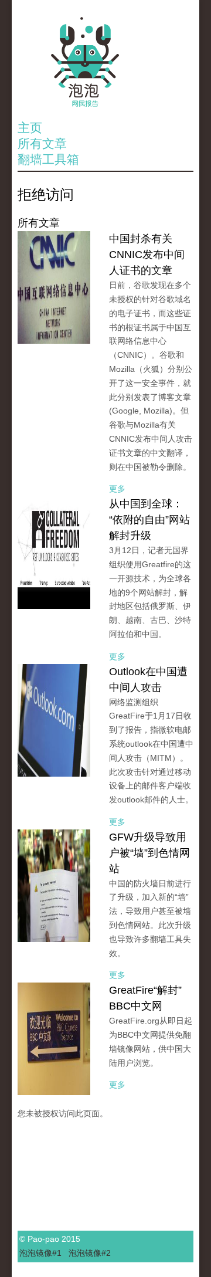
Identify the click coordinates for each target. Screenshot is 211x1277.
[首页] (105, 62)
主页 (30, 127)
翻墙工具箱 (48, 159)
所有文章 (42, 143)
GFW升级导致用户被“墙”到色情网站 (149, 853)
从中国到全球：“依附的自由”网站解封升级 (149, 519)
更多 (117, 488)
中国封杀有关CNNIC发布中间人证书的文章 (147, 254)
